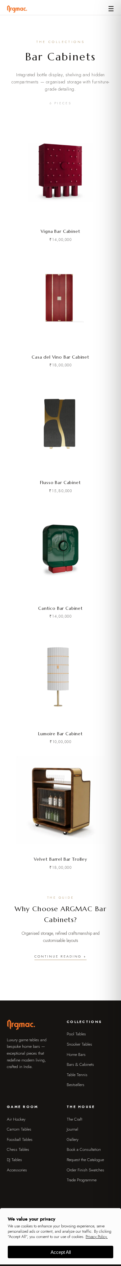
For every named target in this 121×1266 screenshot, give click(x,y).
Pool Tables (76, 1034)
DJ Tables (14, 1160)
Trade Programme (81, 1180)
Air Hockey (16, 1119)
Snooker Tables (79, 1044)
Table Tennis (77, 1075)
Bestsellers (75, 1085)
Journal (72, 1129)
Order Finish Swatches (85, 1170)
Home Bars (76, 1054)
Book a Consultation (84, 1149)
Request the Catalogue (85, 1160)
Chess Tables (18, 1149)
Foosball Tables (20, 1139)
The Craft (74, 1119)
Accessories (17, 1170)
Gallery (72, 1139)
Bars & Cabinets (80, 1064)
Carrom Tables (19, 1129)
